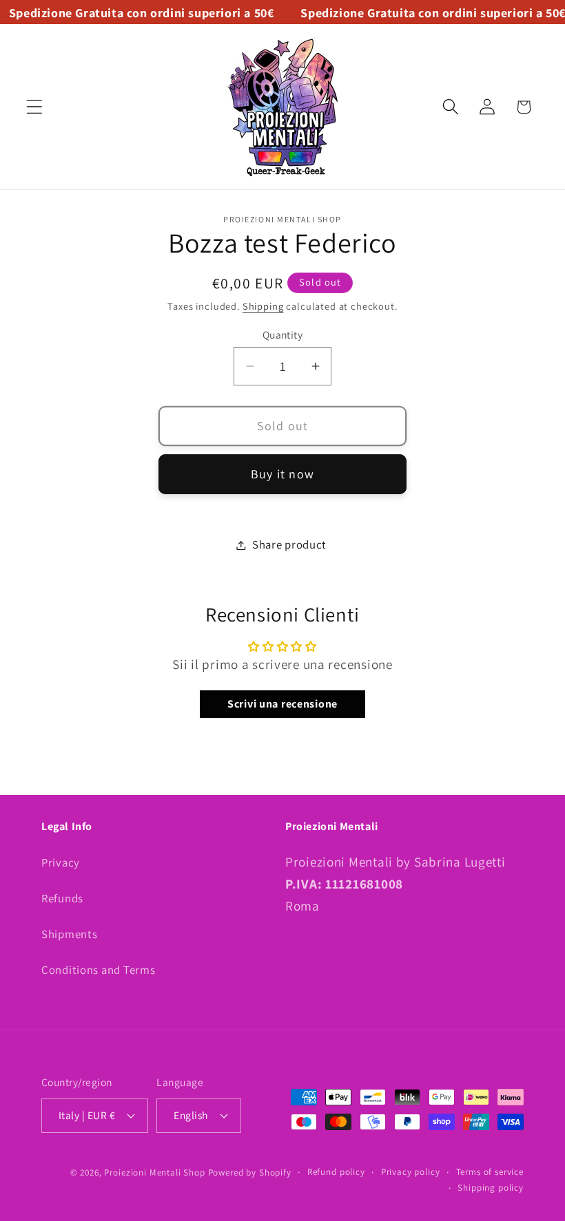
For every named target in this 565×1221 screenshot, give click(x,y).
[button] (35, 107)
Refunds (62, 898)
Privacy (60, 862)
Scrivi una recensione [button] (282, 704)
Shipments (69, 934)
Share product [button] (289, 544)
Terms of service (490, 1172)
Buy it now (282, 474)
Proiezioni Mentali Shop (154, 1172)
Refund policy (336, 1172)
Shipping (263, 305)
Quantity (283, 334)
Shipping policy (491, 1187)
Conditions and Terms (98, 969)
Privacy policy (410, 1172)
